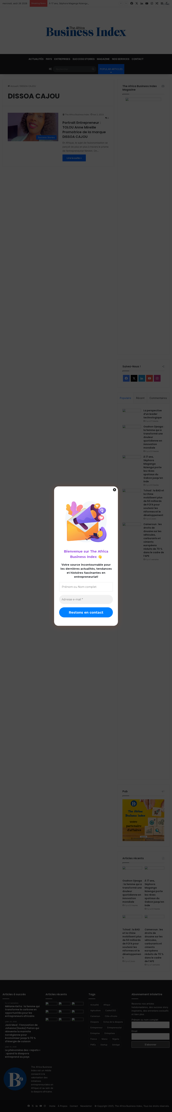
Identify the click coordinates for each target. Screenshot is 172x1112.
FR (168, 4)
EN (164, 4)
